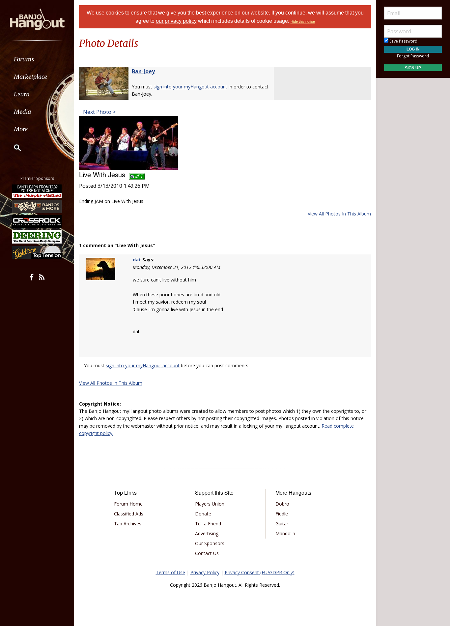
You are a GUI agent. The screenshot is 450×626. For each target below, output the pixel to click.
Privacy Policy (204, 572)
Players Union (209, 504)
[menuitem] (37, 59)
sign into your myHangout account (190, 86)
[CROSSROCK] (37, 221)
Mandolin (285, 533)
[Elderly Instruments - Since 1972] (37, 206)
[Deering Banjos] (37, 237)
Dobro (282, 504)
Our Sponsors (209, 543)
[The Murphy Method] (37, 191)
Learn (22, 94)
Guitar (281, 523)
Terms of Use (170, 572)
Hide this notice (303, 21)
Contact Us (207, 553)
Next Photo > (99, 111)
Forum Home (128, 504)
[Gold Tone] (37, 252)
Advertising (206, 533)
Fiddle (281, 514)
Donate (203, 514)
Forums (24, 59)
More (21, 129)
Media (22, 111)
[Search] (13, 147)
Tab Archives (127, 523)
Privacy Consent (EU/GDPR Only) (260, 572)
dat (137, 259)
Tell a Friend (208, 523)
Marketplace (30, 77)
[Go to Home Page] (37, 18)
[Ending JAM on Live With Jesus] (128, 142)
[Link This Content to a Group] (137, 174)
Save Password (402, 41)
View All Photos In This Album (339, 214)
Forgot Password (413, 56)
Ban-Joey (143, 71)
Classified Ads (128, 514)
